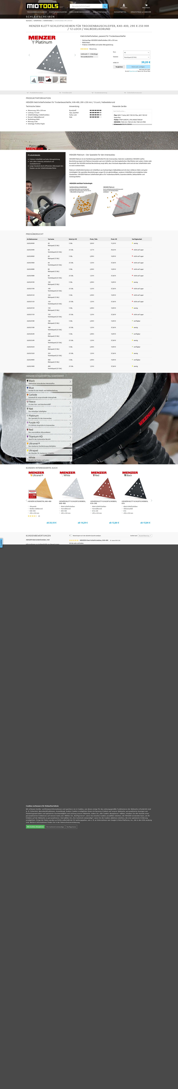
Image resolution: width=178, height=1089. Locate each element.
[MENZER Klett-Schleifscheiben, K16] (104, 485)
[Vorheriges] (29, 55)
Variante (115, 56)
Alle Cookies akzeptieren (35, 827)
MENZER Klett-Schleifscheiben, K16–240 (103, 502)
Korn (114, 52)
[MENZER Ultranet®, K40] (42, 485)
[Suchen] (105, 6)
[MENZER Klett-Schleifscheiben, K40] (73, 485)
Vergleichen (119, 67)
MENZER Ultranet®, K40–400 (39, 501)
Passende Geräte (119, 106)
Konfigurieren (71, 827)
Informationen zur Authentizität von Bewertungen (42, 544)
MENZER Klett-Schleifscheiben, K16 (135, 502)
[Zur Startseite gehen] (42, 6)
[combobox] (86, 6)
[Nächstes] (75, 55)
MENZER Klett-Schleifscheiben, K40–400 (72, 502)
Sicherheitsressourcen (134, 92)
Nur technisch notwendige (55, 827)
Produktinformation (36, 92)
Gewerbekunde (133, 71)
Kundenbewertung (100, 92)
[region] (52, 59)
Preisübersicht (67, 92)
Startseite (29, 20)
